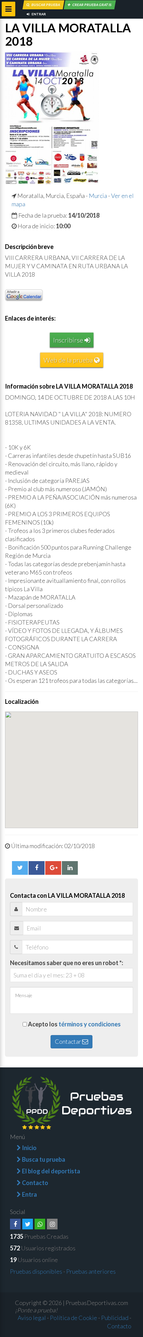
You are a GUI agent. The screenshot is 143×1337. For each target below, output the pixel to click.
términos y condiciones (90, 1024)
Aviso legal (32, 1317)
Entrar (38, 14)
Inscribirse (68, 340)
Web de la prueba (69, 360)
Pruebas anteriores (91, 1271)
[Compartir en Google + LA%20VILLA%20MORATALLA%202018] (53, 868)
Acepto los (74, 1024)
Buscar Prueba (46, 5)
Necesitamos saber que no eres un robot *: (66, 962)
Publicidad (114, 1317)
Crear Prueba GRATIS (92, 5)
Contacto (119, 1326)
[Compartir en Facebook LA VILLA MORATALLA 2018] (36, 868)
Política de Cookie (73, 1317)
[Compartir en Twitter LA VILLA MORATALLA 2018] (20, 868)
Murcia (98, 195)
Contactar (68, 1041)
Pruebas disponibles (36, 1271)
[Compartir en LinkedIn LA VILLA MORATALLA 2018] (70, 868)
